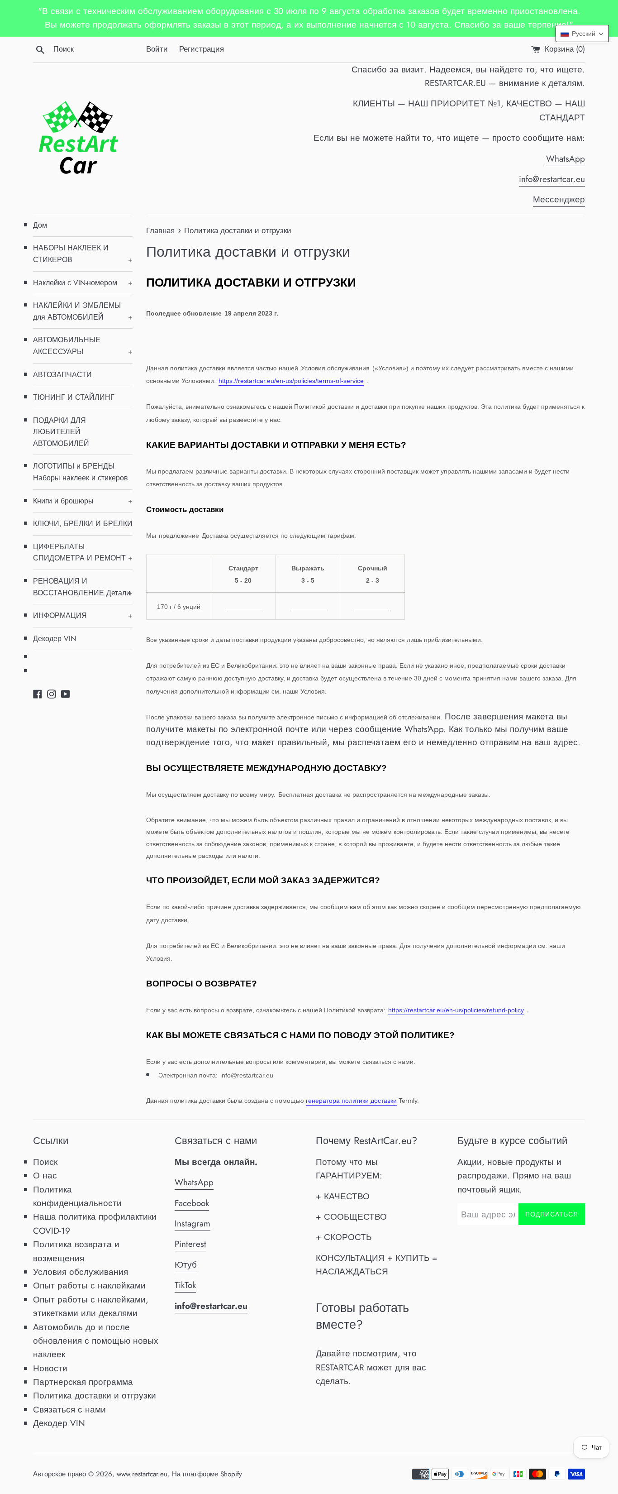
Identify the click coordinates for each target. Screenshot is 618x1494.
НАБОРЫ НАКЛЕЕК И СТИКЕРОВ (83, 254)
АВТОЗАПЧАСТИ (62, 374)
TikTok (185, 1285)
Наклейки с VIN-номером (83, 283)
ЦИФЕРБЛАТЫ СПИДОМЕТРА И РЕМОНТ (83, 552)
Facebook (192, 1203)
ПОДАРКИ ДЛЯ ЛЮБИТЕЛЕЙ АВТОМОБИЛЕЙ (61, 432)
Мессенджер (559, 199)
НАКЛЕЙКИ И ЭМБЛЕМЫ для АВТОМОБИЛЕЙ (83, 311)
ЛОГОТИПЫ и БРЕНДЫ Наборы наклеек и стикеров (80, 472)
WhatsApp (565, 159)
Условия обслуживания (80, 1272)
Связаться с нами (69, 1409)
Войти (157, 48)
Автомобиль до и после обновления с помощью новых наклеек (95, 1341)
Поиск (45, 1162)
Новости (50, 1368)
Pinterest (190, 1244)
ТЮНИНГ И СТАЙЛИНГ (73, 397)
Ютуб (186, 1265)
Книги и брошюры (83, 501)
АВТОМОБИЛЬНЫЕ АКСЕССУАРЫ (83, 346)
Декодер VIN (54, 638)
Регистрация (201, 48)
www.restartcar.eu (142, 1474)
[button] (582, 33)
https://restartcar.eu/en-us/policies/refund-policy (456, 1010)
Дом (40, 225)
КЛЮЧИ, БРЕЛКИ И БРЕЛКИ (83, 523)
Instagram (192, 1223)
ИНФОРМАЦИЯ (83, 615)
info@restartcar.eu (552, 179)
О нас (45, 1175)
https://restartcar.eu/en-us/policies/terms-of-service (291, 380)
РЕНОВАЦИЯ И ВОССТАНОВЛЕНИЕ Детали (83, 587)
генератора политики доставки (351, 1100)
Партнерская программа (83, 1382)
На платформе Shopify (207, 1474)
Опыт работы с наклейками (89, 1285)
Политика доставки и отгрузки (94, 1395)
